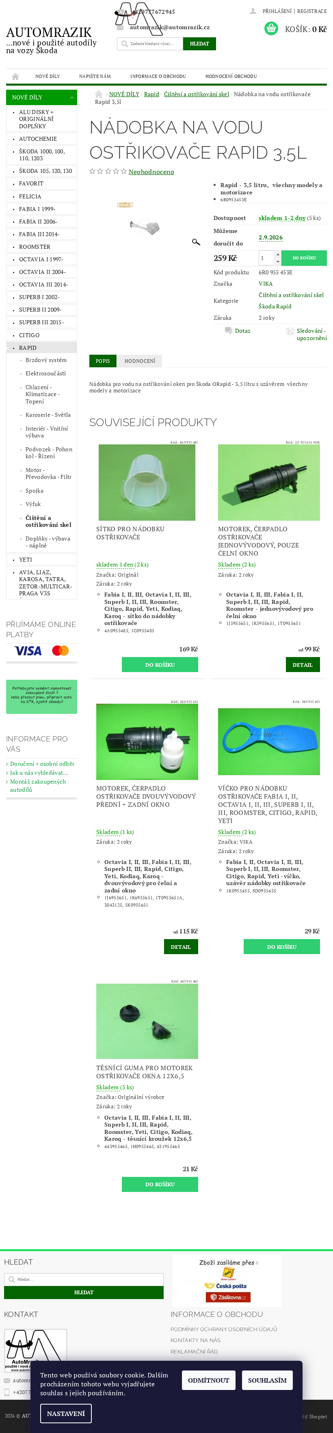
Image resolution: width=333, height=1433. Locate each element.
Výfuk (33, 504)
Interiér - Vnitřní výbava (47, 432)
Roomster (35, 246)
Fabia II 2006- (38, 221)
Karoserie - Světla (48, 414)
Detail (303, 664)
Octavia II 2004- (42, 272)
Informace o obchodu (158, 76)
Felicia (30, 196)
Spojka (34, 490)
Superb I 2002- (39, 297)
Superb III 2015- (41, 322)
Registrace (312, 11)
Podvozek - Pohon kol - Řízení (49, 452)
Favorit (31, 183)
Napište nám (95, 76)
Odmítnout (208, 1380)
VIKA (266, 283)
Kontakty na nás (196, 1340)
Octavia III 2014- (43, 284)
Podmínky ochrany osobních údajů (224, 1329)
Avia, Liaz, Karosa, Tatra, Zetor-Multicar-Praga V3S (46, 582)
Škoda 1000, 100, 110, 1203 (42, 154)
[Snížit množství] (277, 261)
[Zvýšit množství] (277, 254)
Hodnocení (140, 361)
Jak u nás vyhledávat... (39, 772)
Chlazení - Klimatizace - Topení (43, 394)
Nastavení (66, 1413)
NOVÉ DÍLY (47, 76)
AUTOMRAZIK (51, 39)
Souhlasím (267, 1380)
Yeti (25, 559)
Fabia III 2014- (39, 234)
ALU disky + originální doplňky (36, 119)
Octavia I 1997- (41, 259)
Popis (103, 361)
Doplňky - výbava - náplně (48, 541)
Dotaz (243, 330)
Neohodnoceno (152, 171)
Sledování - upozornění (312, 334)
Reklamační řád (194, 1352)
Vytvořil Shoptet (308, 1416)
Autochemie (38, 138)
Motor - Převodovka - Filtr (49, 473)
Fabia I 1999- (37, 209)
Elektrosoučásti (46, 373)
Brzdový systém (46, 360)
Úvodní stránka (16, 76)
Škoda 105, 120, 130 (45, 171)
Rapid (28, 347)
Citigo (29, 335)
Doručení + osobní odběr (42, 763)
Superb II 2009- (40, 309)
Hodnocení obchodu (231, 76)
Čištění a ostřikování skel (48, 521)
